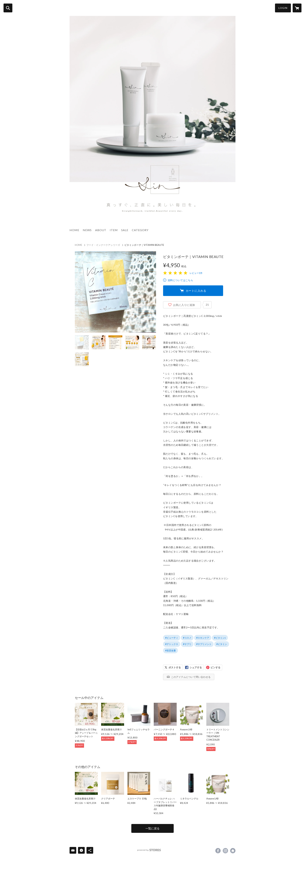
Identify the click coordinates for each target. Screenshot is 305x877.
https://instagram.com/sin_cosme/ (225, 850)
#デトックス (171, 644)
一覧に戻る (152, 828)
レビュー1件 (196, 273)
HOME (74, 230)
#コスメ (187, 637)
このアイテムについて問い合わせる (191, 676)
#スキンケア (202, 637)
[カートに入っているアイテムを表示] (297, 8)
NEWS (87, 230)
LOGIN (283, 7)
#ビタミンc (220, 637)
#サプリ (187, 644)
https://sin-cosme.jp (232, 850)
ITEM (114, 230)
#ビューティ (171, 637)
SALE (124, 230)
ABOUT (100, 230)
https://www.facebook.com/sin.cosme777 (218, 850)
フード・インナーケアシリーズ (103, 245)
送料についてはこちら (180, 280)
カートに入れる (196, 290)
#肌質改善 (170, 650)
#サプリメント (203, 644)
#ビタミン (221, 644)
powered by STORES (149, 850)
